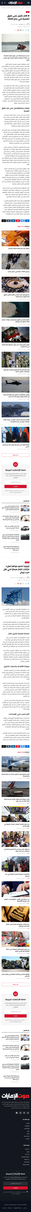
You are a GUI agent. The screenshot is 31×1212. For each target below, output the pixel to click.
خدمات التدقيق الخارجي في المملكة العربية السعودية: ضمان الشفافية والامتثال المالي (10, 508)
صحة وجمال (26, 1136)
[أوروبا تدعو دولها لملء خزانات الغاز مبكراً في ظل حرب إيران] (15, 596)
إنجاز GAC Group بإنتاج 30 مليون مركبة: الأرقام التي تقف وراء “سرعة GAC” (11, 548)
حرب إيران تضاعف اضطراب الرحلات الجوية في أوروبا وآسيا (16, 825)
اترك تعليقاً (15, 455)
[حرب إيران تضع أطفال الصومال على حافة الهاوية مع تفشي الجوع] (15, 939)
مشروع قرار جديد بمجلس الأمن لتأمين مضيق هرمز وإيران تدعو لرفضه (16, 296)
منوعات (27, 1139)
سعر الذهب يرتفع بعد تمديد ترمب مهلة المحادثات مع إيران (17, 925)
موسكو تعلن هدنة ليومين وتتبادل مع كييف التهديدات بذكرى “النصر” (16, 370)
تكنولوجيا (27, 1126)
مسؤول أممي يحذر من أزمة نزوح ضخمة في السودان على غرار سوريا (16, 850)
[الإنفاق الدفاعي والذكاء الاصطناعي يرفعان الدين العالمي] (15, 964)
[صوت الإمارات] (15, 2)
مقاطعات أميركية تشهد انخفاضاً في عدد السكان (17, 875)
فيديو (28, 1152)
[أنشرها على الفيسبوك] (28, 30)
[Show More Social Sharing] (15, 30)
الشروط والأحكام (25, 1157)
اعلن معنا (10, 1208)
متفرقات (27, 562)
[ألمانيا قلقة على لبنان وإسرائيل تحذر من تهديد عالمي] (15, 435)
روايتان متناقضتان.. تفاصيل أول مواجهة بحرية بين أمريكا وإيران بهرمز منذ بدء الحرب (16, 395)
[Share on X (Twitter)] (25, 30)
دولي (28, 12)
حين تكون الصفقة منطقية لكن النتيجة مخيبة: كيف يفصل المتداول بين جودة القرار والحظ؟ (10, 518)
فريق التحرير (21, 24)
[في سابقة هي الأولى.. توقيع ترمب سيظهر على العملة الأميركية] (15, 889)
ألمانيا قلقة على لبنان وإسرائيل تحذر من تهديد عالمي (15, 446)
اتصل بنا (4, 1208)
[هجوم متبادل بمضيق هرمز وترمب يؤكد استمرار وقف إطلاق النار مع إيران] (15, 310)
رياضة (28, 1134)
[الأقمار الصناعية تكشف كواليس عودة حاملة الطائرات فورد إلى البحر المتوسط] (15, 410)
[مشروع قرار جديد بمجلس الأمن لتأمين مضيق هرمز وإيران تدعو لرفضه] (15, 285)
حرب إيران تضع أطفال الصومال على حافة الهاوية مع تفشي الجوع (17, 950)
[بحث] (2, 3)
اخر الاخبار (27, 1149)
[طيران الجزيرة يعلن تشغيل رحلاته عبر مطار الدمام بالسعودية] (15, 764)
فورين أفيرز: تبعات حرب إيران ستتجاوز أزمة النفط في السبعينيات (15, 345)
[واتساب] (23, 30)
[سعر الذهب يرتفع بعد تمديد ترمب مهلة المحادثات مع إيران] (15, 914)
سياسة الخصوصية (18, 492)
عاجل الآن (27, 1154)
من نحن (25, 1208)
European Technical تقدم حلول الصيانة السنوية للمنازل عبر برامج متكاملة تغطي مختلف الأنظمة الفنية (10, 537)
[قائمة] (28, 3)
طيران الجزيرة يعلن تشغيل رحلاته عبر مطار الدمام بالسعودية (15, 775)
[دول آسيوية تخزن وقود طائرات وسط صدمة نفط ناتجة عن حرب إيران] (15, 789)
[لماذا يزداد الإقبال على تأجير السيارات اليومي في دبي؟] (25, 528)
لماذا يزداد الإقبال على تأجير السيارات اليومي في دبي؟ (12, 527)
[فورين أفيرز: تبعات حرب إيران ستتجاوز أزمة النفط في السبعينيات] (15, 335)
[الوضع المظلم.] (5, 3)
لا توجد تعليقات (25, 26)
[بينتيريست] (18, 30)
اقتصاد (27, 1123)
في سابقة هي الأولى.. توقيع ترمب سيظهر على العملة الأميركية (16, 900)
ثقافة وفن (26, 1128)
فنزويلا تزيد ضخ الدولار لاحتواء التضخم (18, 248)
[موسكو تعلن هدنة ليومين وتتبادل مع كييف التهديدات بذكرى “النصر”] (15, 360)
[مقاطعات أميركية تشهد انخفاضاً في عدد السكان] (15, 864)
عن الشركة (26, 1159)
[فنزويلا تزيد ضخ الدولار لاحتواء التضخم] (15, 238)
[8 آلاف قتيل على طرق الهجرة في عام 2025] (15, 43)
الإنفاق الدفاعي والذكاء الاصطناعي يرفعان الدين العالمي (15, 975)
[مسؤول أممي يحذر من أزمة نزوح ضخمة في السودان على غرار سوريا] (15, 839)
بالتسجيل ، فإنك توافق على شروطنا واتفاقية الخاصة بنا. (15, 491)
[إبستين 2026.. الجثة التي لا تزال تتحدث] (15, 261)
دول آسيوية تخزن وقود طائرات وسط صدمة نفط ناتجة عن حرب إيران (16, 800)
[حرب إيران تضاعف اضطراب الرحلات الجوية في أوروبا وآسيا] (15, 814)
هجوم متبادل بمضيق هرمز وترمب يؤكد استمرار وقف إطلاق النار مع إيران (15, 321)
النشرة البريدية (26, 1165)
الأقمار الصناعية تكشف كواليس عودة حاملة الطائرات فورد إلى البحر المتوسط (16, 420)
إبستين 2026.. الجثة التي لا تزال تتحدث (18, 271)
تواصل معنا (26, 1162)
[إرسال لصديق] (20, 30)
